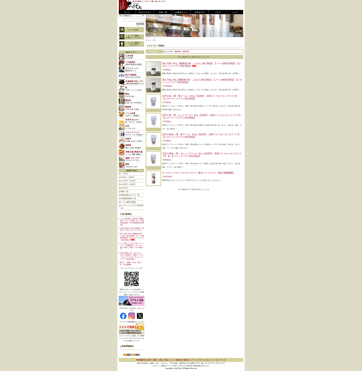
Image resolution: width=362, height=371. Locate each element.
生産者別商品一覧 (128, 198)
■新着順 (186, 51)
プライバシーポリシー (204, 360)
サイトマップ (220, 360)
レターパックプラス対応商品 (132, 206)
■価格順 (178, 51)
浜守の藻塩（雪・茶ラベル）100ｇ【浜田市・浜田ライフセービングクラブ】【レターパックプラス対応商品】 (132, 256)
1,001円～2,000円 (128, 181)
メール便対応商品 (128, 202)
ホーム (148, 40)
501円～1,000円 (127, 177)
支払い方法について (166, 360)
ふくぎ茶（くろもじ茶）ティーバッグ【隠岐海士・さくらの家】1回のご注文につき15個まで (132, 246)
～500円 (124, 174)
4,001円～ (125, 188)
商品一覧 (125, 191)
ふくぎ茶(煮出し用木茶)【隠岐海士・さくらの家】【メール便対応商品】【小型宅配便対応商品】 (132, 222)
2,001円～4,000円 (128, 184)
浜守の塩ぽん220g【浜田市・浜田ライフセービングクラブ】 (132, 229)
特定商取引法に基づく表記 (146, 360)
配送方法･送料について (185, 360)
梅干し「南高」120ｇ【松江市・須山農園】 (130, 263)
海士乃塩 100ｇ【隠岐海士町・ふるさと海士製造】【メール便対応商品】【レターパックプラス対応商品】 (132, 237)
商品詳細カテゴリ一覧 (130, 195)
